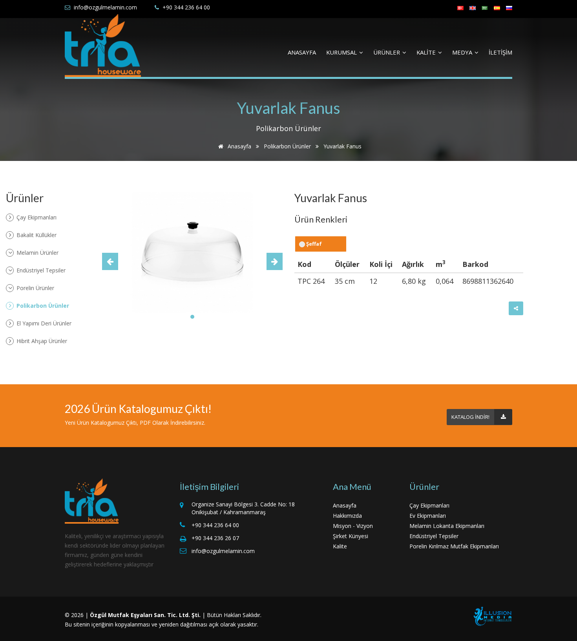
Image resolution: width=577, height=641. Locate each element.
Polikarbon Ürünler (287, 146)
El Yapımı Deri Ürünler (43, 323)
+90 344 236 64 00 (186, 7)
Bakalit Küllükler (36, 235)
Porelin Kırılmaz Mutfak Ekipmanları (454, 546)
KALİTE (426, 52)
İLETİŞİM (500, 52)
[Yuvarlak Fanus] (192, 252)
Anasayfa (238, 146)
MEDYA (463, 52)
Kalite (340, 546)
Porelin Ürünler (34, 288)
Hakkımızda (347, 515)
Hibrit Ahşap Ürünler (41, 341)
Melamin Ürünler (36, 252)
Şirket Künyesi (350, 536)
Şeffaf (313, 243)
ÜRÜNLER (387, 52)
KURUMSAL (342, 52)
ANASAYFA (302, 52)
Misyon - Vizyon (353, 526)
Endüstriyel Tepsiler (40, 270)
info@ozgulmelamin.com (105, 7)
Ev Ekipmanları (427, 515)
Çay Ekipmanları (36, 217)
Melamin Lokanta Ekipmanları (446, 526)
